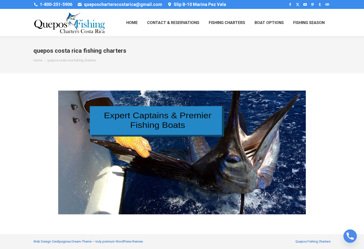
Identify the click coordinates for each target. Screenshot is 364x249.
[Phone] (350, 236)
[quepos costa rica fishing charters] (182, 152)
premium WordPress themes (122, 241)
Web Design (42, 241)
